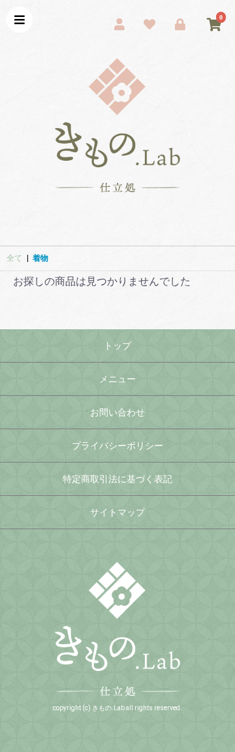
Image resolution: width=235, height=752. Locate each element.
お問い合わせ (117, 412)
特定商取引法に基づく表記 (117, 479)
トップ (117, 345)
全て (14, 258)
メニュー (117, 379)
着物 (40, 258)
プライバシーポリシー (117, 445)
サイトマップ (117, 512)
